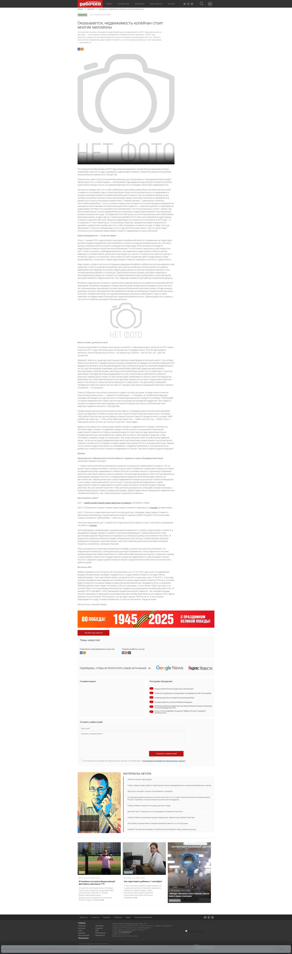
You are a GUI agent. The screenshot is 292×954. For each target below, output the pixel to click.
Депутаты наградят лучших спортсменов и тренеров (150, 791)
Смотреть (188, 887)
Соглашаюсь (281, 949)
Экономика (99, 926)
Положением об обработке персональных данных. (163, 761)
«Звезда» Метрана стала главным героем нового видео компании (189, 894)
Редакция (83, 917)
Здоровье (81, 933)
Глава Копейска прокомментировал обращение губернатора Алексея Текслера (161, 817)
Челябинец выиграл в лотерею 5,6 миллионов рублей (174, 698)
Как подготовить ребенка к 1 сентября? (143, 881)
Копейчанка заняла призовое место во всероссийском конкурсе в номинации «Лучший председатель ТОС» (183, 707)
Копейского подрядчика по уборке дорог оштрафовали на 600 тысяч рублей (182, 693)
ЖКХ (97, 931)
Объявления (139, 4)
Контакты (95, 917)
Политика (99, 928)
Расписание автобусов (143, 917)
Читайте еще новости (93, 633)
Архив (128, 917)
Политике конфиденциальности (101, 949)
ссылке (153, 507)
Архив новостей (156, 4)
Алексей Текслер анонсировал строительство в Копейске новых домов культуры (162, 829)
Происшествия (83, 935)
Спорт (80, 931)
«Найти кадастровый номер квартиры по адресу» (107, 503)
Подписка (118, 917)
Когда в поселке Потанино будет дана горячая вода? (174, 689)
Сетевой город (123, 4)
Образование (100, 933)
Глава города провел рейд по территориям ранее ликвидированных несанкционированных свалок (169, 785)
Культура (81, 928)
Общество (82, 926)
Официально (100, 935)
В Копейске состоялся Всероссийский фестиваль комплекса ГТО (97, 882)
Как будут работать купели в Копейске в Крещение (173, 702)
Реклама (171, 4)
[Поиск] (201, 4)
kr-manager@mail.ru (125, 932)
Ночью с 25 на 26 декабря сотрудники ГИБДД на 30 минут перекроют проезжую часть (180, 712)
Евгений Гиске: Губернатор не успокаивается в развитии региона (155, 811)
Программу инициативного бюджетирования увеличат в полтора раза (158, 823)
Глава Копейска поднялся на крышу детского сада (149, 806)
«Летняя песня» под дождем (140, 779)
